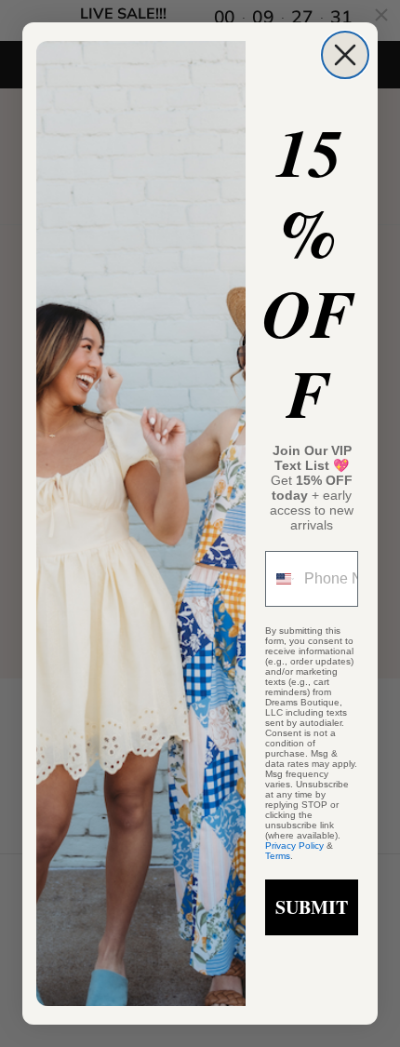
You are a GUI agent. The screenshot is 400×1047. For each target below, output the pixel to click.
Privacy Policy (294, 845)
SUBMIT (311, 906)
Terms (277, 856)
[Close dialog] (345, 55)
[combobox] (280, 579)
